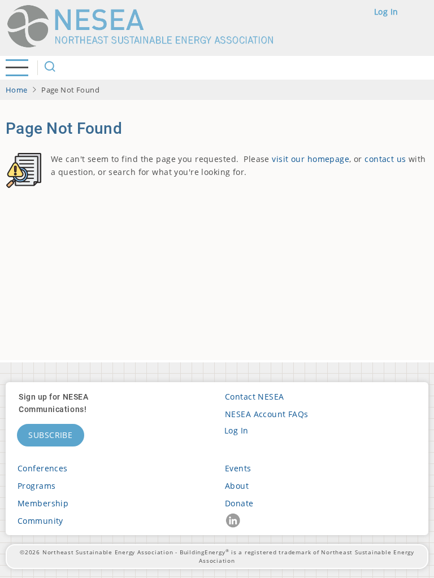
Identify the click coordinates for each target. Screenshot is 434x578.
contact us (385, 159)
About (237, 485)
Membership (43, 503)
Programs (36, 485)
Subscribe (50, 435)
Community (40, 520)
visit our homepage (310, 159)
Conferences (43, 468)
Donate (239, 503)
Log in (386, 11)
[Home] (145, 26)
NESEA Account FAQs (267, 414)
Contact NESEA (254, 396)
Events (238, 468)
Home (17, 90)
